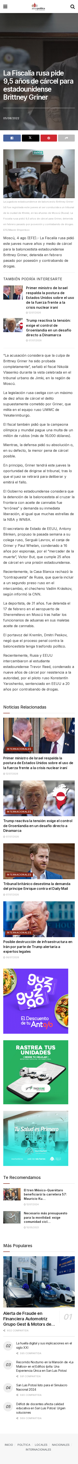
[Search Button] (72, 6)
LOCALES (41, 1444)
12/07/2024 (32, 1204)
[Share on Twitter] (30, 138)
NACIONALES (61, 1444)
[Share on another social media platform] (66, 138)
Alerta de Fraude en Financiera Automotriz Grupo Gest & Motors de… (29, 1319)
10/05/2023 (32, 1227)
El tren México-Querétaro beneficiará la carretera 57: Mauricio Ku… (45, 1194)
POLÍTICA (24, 1444)
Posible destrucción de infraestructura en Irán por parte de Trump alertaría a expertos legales (37, 947)
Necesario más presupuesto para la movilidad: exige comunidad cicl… (45, 1217)
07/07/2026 (35, 340)
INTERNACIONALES (19, 748)
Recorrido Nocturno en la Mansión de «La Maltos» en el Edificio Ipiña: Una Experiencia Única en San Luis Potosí (44, 1366)
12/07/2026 (34, 312)
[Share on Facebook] (12, 138)
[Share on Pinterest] (49, 138)
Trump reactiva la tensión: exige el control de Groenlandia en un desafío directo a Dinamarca (37, 826)
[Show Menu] (5, 6)
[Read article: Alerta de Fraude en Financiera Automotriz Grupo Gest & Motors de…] (39, 1281)
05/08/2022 (11, 118)
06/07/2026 (12, 957)
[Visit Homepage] (39, 6)
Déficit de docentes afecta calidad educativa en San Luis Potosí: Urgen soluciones (40, 1408)
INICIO (9, 1444)
